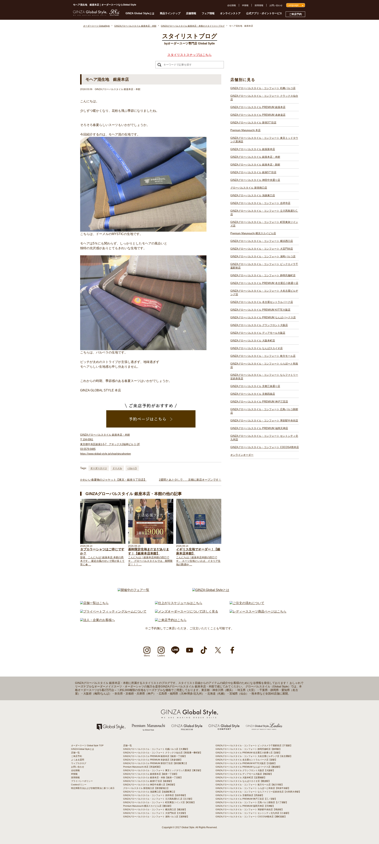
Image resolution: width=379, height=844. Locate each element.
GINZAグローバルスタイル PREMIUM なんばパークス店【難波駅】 (248, 767)
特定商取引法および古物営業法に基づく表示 (92, 788)
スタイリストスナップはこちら (189, 54)
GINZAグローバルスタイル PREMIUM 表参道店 (257, 114)
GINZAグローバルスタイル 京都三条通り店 (255, 386)
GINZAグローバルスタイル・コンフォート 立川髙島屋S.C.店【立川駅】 (158, 799)
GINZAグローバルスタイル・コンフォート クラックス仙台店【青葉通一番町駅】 (162, 752)
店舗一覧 (75, 752)
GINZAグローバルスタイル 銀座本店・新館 (255, 164)
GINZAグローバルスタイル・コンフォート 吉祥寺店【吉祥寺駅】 (155, 795)
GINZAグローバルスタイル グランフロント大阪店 (259, 325)
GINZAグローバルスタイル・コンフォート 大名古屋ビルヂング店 (264, 292)
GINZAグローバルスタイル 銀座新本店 (252, 149)
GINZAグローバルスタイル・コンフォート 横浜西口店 (261, 241)
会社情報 (231, 5)
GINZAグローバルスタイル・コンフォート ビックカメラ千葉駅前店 (264, 266)
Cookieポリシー (78, 784)
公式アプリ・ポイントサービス (264, 13)
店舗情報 (191, 13)
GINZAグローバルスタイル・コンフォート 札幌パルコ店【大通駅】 (156, 749)
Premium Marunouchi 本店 (245, 130)
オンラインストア (230, 13)
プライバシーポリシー (82, 781)
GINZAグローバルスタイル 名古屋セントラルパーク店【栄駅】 (246, 759)
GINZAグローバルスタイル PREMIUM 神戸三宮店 (259, 401)
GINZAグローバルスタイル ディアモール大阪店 (257, 332)
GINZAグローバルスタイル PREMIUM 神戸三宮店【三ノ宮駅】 (246, 799)
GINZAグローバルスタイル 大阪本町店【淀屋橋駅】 (241, 777)
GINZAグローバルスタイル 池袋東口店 (252, 195)
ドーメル (117, 468)
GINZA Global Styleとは (140, 13)
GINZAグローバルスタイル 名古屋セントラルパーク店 (261, 302)
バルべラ (132, 468)
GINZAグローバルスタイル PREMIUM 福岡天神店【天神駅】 (245, 806)
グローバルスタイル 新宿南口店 (248, 187)
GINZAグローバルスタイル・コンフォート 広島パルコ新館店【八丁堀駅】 (252, 802)
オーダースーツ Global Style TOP (87, 745)
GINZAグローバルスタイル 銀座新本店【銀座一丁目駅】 (150, 774)
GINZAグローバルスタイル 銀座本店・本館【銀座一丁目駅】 (153, 777)
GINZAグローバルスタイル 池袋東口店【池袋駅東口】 (149, 791)
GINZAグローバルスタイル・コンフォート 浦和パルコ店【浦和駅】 (156, 816)
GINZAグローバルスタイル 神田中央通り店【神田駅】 (149, 784)
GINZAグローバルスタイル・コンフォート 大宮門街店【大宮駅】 (155, 813)
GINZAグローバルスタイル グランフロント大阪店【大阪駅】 (245, 770)
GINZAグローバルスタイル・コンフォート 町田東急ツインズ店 (264, 224)
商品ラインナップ (170, 13)
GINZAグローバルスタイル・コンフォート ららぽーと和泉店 (264, 365)
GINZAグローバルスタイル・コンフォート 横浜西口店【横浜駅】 (155, 809)
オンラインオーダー (241, 454)
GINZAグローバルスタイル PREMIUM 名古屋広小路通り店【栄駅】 (248, 752)
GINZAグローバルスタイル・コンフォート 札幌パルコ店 (263, 88)
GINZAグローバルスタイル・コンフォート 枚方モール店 (263, 355)
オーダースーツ (98, 468)
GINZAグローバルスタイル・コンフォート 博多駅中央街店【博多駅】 (250, 809)
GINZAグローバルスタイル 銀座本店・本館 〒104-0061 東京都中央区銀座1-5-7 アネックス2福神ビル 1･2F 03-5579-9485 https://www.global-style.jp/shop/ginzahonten (110, 444)
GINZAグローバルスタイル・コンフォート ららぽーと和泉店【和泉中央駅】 (253, 788)
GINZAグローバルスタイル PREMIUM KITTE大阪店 (260, 309)
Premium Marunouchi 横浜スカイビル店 (253, 233)
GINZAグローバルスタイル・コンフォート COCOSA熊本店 (264, 447)
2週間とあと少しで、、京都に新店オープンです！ (190, 479)
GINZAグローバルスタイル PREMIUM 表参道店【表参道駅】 (152, 759)
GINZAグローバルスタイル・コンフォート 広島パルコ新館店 (264, 411)
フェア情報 (208, 13)
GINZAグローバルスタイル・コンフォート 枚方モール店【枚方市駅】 (250, 784)
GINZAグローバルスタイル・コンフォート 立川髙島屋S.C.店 (264, 212)
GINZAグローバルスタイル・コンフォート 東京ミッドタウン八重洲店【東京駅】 (162, 770)
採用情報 (259, 5)
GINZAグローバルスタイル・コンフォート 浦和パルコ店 (263, 256)
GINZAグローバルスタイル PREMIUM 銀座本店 (257, 107)
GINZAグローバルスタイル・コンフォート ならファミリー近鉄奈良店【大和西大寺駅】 (258, 791)
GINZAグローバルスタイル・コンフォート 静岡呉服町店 (263, 275)
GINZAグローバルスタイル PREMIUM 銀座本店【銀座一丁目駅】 (155, 756)
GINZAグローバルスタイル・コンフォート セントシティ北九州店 (264, 437)
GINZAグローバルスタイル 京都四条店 (252, 393)
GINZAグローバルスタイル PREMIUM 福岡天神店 (259, 428)
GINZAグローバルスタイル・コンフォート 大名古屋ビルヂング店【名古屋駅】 (254, 756)
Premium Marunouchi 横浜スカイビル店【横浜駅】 (147, 806)
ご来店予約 (295, 14)
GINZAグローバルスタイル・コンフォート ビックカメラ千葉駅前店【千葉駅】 (254, 745)
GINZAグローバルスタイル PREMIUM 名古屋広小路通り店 (264, 283)
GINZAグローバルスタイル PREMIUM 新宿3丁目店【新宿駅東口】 (155, 763)
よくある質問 (77, 759)
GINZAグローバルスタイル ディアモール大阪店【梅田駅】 (244, 774)
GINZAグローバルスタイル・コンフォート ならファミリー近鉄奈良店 (264, 376)
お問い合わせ (275, 5)
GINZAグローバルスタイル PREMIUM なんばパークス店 (263, 317)
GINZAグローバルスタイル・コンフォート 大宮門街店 (261, 248)
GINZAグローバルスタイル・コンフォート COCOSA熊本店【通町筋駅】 (251, 816)
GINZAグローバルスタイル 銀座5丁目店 (253, 172)
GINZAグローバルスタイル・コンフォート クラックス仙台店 (264, 97)
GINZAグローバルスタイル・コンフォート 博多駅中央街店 (264, 420)
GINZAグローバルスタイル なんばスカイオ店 (256, 348)
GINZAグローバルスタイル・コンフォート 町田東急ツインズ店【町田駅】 (159, 802)
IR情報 (245, 5)
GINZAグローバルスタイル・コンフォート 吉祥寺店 (260, 203)
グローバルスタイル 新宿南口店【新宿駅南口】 (146, 788)
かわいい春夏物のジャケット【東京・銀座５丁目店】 (113, 479)
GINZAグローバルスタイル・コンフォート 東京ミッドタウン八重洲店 (264, 139)
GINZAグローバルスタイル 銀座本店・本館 (255, 156)
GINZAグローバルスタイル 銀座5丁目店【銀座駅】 (148, 781)
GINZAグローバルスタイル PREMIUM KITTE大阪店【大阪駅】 (246, 763)
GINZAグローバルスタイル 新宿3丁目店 (253, 122)
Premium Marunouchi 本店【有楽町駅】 (142, 767)
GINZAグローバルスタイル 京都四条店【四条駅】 (240, 795)
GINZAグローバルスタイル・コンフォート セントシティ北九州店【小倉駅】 (253, 813)
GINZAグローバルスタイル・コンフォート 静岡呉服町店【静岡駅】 (248, 749)
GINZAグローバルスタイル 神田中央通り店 (255, 180)
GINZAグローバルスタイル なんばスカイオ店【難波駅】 (243, 781)
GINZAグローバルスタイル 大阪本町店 (252, 340)
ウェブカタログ (78, 763)
